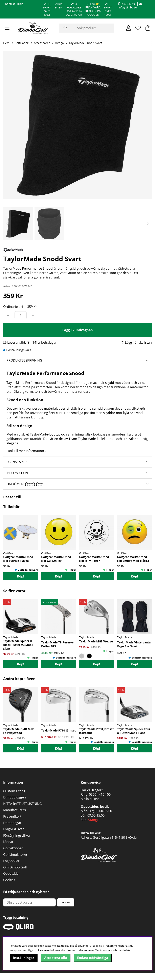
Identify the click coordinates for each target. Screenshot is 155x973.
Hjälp (20, 4)
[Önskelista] (138, 28)
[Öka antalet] (33, 315)
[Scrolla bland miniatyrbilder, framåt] (148, 223)
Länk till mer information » (26, 451)
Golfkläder (21, 43)
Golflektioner (13, 848)
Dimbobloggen (14, 797)
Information (17, 473)
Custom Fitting (14, 791)
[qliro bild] (18, 929)
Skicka (66, 902)
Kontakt (10, 4)
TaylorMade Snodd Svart (85, 43)
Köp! (20, 664)
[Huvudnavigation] (7, 28)
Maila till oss (90, 799)
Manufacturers (14, 810)
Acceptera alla (55, 958)
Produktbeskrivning (24, 360)
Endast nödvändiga (92, 958)
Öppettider (11, 873)
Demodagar (12, 823)
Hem (6, 43)
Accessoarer (42, 43)
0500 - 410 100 (100, 794)
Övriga (59, 43)
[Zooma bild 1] (77, 125)
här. (129, 950)
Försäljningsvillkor (17, 835)
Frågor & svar (13, 829)
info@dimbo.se (127, 7)
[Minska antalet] (8, 315)
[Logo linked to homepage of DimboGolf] (33, 28)
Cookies (9, 880)
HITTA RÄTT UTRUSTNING (22, 803)
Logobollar (11, 861)
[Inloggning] (128, 28)
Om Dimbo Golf (15, 867)
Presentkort (12, 816)
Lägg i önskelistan (138, 342)
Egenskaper (16, 462)
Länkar (8, 841)
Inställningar (23, 958)
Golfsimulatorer (15, 854)
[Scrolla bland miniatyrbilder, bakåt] (7, 223)
